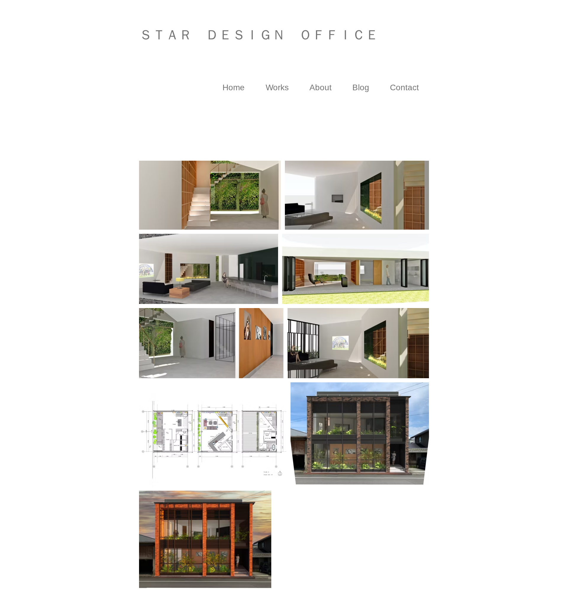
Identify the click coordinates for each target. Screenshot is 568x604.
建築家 (191, 52)
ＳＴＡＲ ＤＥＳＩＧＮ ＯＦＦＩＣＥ (259, 34)
